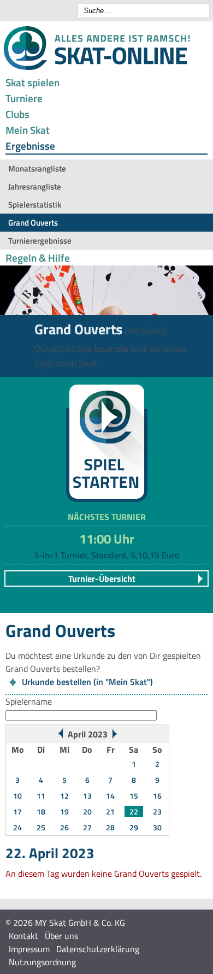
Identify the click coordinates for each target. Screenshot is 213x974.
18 (41, 811)
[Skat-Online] (97, 67)
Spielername (28, 701)
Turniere (24, 98)
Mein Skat (27, 130)
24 (17, 827)
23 (157, 811)
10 (17, 795)
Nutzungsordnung (42, 962)
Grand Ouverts (33, 222)
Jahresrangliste (34, 186)
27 (87, 827)
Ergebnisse (30, 146)
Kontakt (23, 935)
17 (17, 811)
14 (110, 795)
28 (110, 827)
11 (41, 795)
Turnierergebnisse (40, 240)
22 (133, 811)
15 (133, 795)
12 (64, 795)
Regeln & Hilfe (37, 257)
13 (87, 795)
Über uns (61, 935)
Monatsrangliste (37, 168)
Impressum (29, 948)
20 (87, 811)
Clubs (17, 114)
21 (110, 811)
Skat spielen (32, 82)
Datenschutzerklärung (97, 948)
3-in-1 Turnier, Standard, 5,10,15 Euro (106, 555)
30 (157, 827)
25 (41, 827)
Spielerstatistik (34, 204)
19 (64, 811)
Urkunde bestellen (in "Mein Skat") (87, 681)
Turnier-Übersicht (101, 578)
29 (133, 827)
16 (157, 795)
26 (64, 827)
